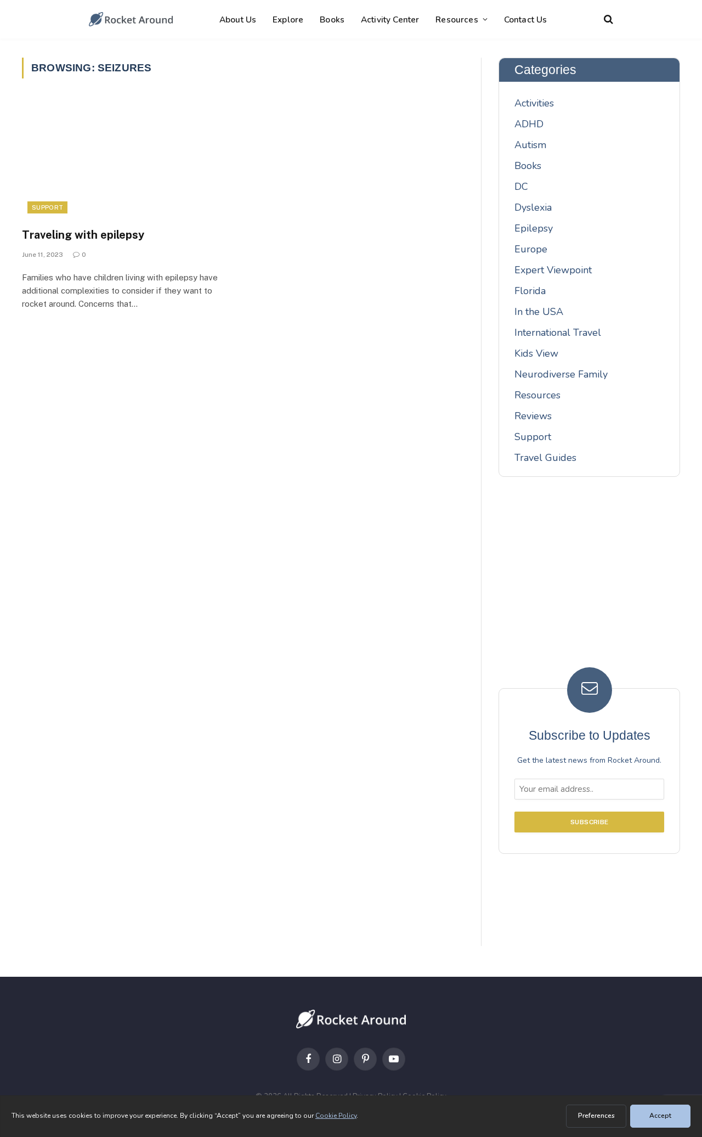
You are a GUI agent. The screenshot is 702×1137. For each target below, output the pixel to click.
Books (332, 19)
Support (47, 207)
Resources (456, 19)
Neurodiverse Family (561, 374)
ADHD (529, 124)
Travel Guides (545, 457)
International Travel (557, 332)
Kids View (536, 353)
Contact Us (525, 19)
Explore (288, 19)
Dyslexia (533, 207)
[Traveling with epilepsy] (127, 159)
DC (521, 186)
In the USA (538, 311)
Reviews (533, 416)
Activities (534, 103)
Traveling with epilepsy (83, 234)
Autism (530, 144)
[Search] (607, 19)
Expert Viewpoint (553, 270)
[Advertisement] (589, 580)
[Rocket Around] (131, 19)
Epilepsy (533, 228)
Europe (530, 249)
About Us (237, 19)
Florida (530, 290)
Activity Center (390, 19)
